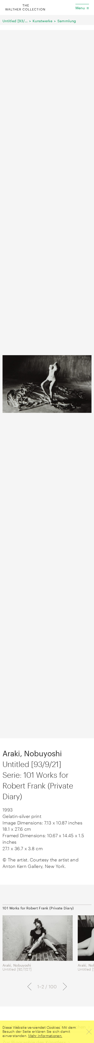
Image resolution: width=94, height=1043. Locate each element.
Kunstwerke (42, 21)
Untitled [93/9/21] (15, 21)
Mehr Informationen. (45, 1036)
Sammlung (66, 21)
